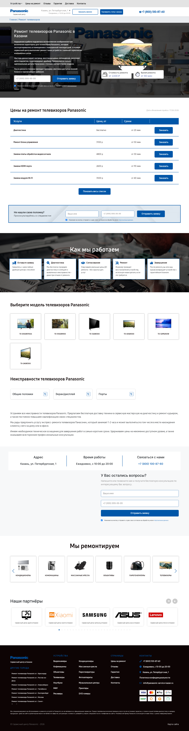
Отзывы (47, 3)
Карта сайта (173, 724)
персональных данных (126, 220)
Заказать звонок (85, 12)
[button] (13, 571)
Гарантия (58, 3)
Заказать (163, 130)
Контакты (81, 3)
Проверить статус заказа (111, 12)
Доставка (69, 3)
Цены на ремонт (32, 3)
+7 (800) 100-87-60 (150, 463)
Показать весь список (94, 191)
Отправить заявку (66, 78)
